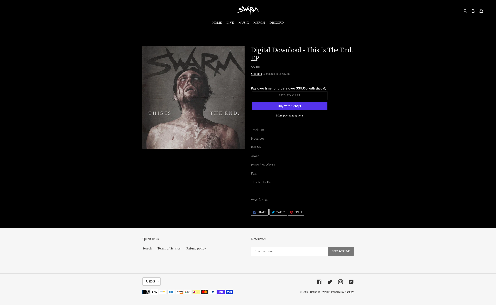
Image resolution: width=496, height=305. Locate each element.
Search (147, 248)
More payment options (289, 115)
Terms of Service (169, 248)
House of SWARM (320, 291)
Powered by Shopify (342, 291)
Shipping (256, 73)
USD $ (150, 281)
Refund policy (196, 248)
